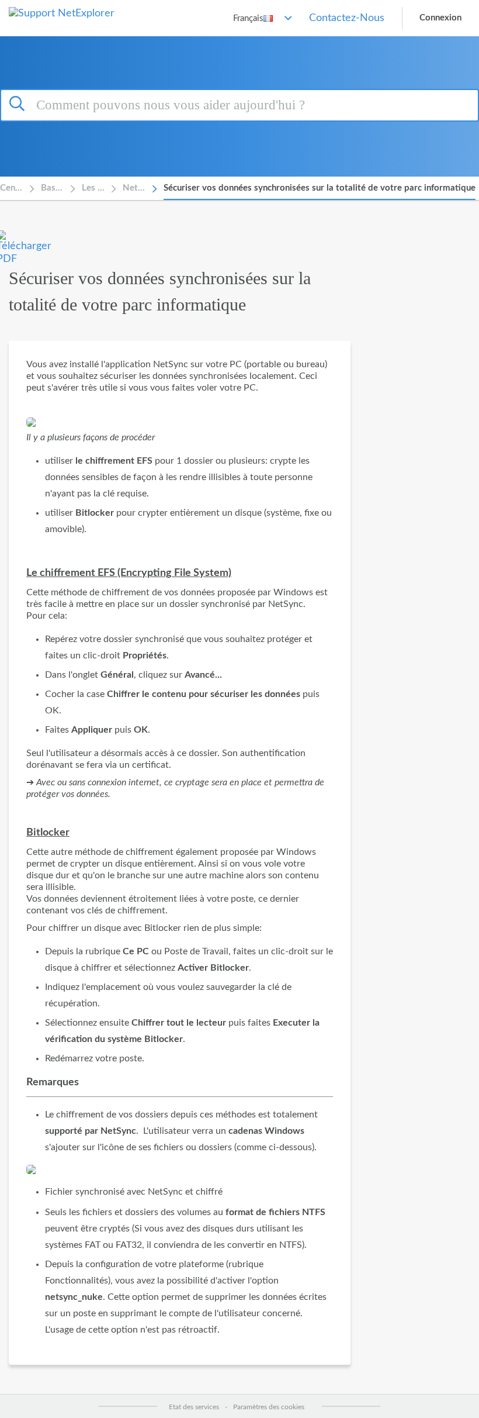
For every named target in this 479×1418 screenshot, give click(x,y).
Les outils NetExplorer (93, 188)
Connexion (440, 17)
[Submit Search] (18, 103)
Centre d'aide (11, 188)
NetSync (134, 188)
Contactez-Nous (346, 18)
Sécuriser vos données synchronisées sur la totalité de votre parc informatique (319, 188)
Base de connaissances (52, 188)
